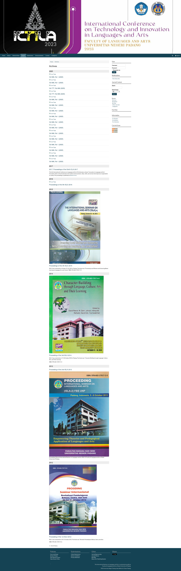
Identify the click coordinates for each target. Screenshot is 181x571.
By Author (114, 101)
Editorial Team (16, 55)
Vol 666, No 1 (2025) (56, 77)
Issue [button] (23, 55)
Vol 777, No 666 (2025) (57, 88)
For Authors (115, 120)
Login (177, 55)
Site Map (94, 557)
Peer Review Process (55, 557)
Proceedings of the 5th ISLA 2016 (60, 184)
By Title (114, 103)
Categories (54, 55)
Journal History (95, 555)
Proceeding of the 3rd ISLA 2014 (60, 355)
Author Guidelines (75, 555)
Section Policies (54, 555)
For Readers (115, 118)
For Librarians (115, 122)
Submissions (30, 55)
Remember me (116, 70)
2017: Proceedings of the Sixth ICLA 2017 (63, 169)
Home (3, 55)
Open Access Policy (55, 559)
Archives (57, 61)
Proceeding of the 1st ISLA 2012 (60, 537)
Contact (47, 55)
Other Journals (116, 104)
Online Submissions (76, 554)
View (113, 78)
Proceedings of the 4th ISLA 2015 (60, 266)
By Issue (114, 100)
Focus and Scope (54, 554)
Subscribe (117, 78)
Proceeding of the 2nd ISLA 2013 (60, 369)
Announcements (39, 55)
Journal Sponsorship (97, 554)
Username (114, 65)
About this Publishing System (99, 559)
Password (114, 68)
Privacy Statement (75, 557)
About (8, 55)
